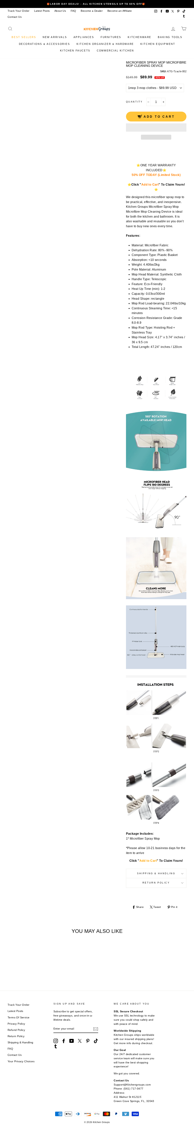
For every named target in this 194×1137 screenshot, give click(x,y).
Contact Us (15, 17)
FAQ (73, 10)
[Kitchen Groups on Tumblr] (55, 1046)
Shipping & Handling (156, 873)
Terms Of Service (18, 1017)
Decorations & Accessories (44, 44)
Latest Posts (42, 10)
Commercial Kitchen (115, 50)
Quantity (134, 101)
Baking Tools (170, 37)
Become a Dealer (92, 10)
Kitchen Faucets (75, 50)
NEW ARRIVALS (55, 37)
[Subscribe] (95, 1029)
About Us (60, 10)
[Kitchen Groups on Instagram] (55, 1041)
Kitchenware (139, 37)
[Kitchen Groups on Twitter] (79, 1041)
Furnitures (111, 37)
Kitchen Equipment (157, 44)
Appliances (84, 37)
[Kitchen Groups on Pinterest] (87, 1041)
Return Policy (156, 882)
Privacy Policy (16, 1023)
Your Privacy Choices (21, 1061)
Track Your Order (18, 10)
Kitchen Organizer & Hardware (105, 44)
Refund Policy (16, 1030)
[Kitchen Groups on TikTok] (96, 1041)
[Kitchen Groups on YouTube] (71, 1041)
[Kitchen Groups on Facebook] (63, 1041)
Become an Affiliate (119, 10)
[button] (156, 127)
